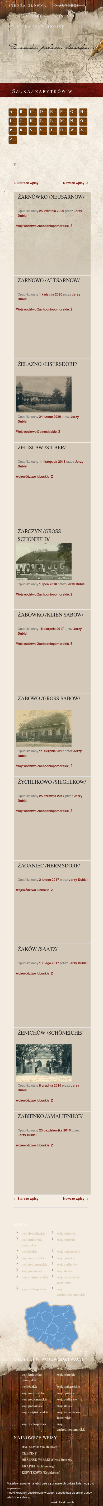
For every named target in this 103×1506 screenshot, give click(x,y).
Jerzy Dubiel (76, 584)
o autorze (66, 5)
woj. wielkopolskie (34, 1289)
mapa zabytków (28, 16)
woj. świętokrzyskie (35, 1277)
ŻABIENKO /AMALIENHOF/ (50, 1116)
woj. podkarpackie (34, 1264)
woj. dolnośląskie (33, 1233)
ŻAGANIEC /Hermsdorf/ (49, 865)
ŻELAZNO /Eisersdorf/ (47, 363)
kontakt (65, 16)
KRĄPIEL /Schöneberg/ (38, 1466)
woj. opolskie (66, 1258)
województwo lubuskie (32, 476)
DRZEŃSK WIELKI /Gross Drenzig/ (47, 1459)
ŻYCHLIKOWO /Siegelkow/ (52, 781)
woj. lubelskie (66, 1233)
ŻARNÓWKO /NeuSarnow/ (51, 196)
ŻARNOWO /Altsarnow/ (49, 280)
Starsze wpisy (26, 182)
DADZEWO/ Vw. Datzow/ (39, 1447)
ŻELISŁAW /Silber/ (42, 447)
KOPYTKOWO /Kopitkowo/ (40, 1472)
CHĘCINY (29, 1453)
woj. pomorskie (32, 1271)
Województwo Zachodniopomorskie (42, 225)
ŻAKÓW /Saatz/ (38, 948)
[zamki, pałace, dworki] (51, 42)
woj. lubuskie (66, 1240)
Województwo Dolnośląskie (36, 431)
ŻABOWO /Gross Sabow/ (49, 698)
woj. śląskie (65, 1271)
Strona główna (28, 5)
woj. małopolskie (68, 1251)
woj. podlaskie (67, 1264)
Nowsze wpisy (75, 182)
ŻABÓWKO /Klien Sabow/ (50, 614)
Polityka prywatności (36, 26)
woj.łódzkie (29, 1251)
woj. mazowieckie (33, 1258)
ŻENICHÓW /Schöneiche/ (50, 1032)
